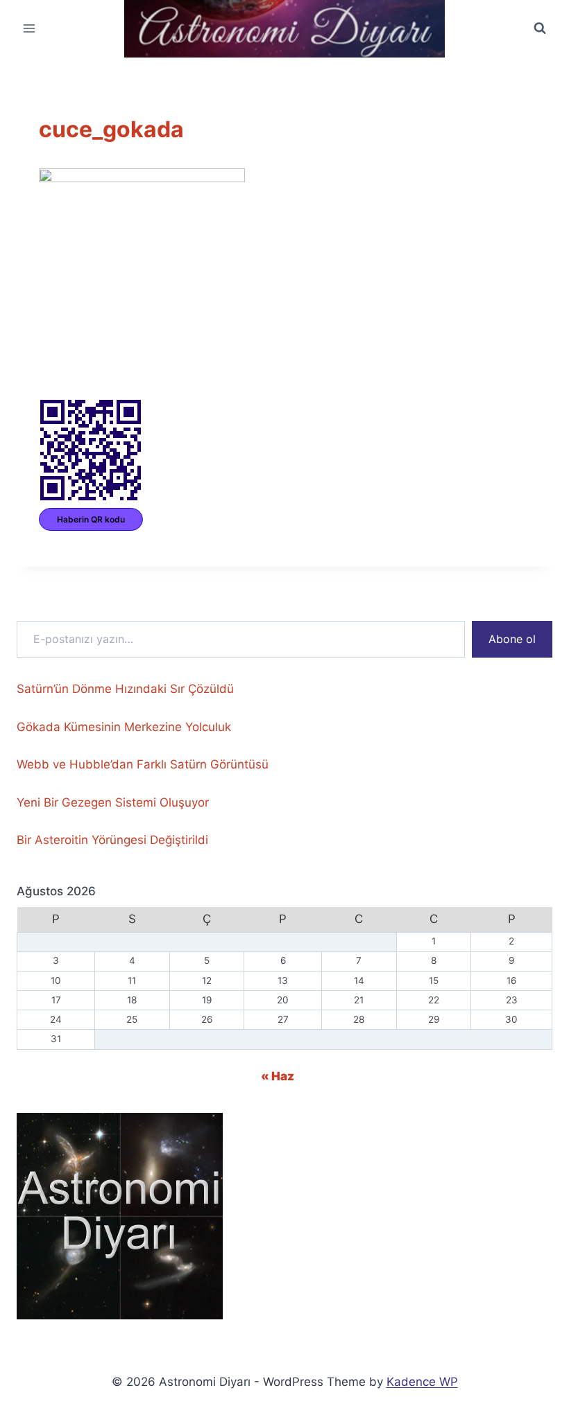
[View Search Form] (539, 28)
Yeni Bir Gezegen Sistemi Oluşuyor (113, 802)
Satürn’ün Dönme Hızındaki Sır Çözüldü (125, 689)
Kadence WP (422, 1382)
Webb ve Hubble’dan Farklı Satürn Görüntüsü (143, 764)
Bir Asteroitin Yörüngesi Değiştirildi (112, 840)
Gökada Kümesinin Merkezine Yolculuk (124, 727)
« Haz (277, 1076)
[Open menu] (29, 28)
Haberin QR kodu (91, 519)
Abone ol (512, 639)
